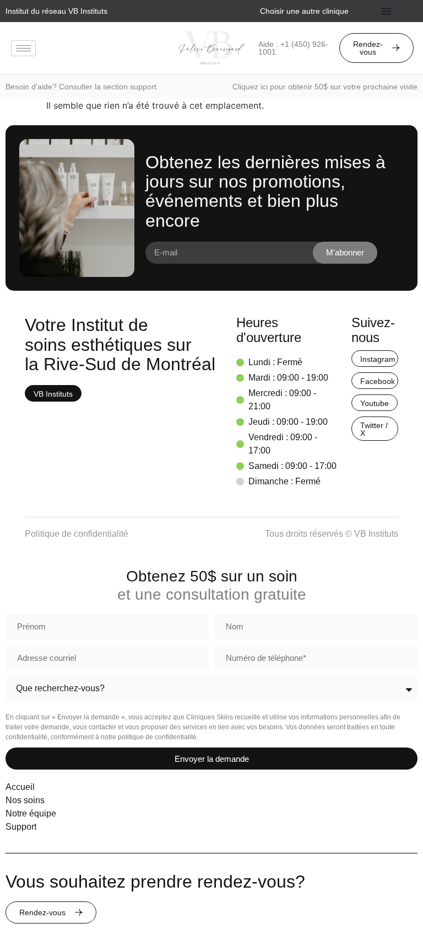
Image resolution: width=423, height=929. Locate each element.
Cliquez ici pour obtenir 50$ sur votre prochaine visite (324, 86)
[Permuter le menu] (386, 11)
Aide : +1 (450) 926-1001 (293, 48)
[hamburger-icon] (23, 48)
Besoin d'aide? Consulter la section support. (82, 86)
